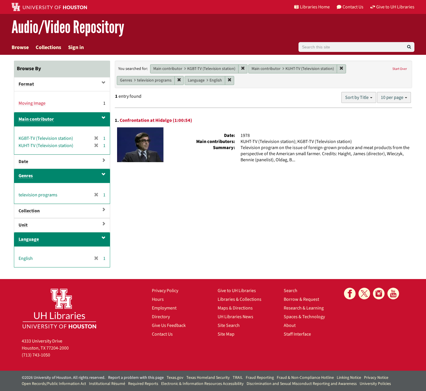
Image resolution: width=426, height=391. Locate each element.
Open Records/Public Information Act (54, 384)
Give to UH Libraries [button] (395, 7)
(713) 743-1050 (36, 355)
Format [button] (26, 84)
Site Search (229, 325)
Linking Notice (349, 378)
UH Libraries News (235, 317)
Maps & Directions (235, 308)
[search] (409, 47)
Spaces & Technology (304, 317)
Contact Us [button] (353, 7)
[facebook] (350, 293)
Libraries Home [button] (315, 7)
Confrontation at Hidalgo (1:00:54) (156, 120)
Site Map (226, 334)
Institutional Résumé (107, 384)
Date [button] (23, 161)
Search (290, 290)
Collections (48, 47)
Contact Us (162, 334)
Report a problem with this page (136, 378)
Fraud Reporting (260, 378)
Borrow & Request (301, 299)
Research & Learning (304, 308)
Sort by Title (357, 97)
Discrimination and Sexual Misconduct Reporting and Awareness (302, 384)
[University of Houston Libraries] (59, 308)
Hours (158, 299)
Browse (20, 47)
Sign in (76, 47)
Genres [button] (26, 176)
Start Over (399, 68)
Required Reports (143, 384)
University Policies (375, 384)
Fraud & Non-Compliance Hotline (305, 378)
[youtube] (393, 293)
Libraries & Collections (239, 299)
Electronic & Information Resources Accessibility (202, 384)
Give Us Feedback (169, 325)
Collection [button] (29, 211)
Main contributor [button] (36, 119)
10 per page (392, 97)
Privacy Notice (376, 378)
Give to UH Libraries (237, 290)
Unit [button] (23, 225)
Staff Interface (297, 334)
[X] (364, 293)
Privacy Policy (165, 290)
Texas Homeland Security (208, 378)
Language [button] (29, 239)
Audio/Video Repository (68, 27)
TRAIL (238, 378)
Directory (161, 317)
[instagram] (379, 293)
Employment (164, 308)
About (290, 325)
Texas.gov (175, 378)
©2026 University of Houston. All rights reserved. (63, 378)
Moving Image (32, 103)
